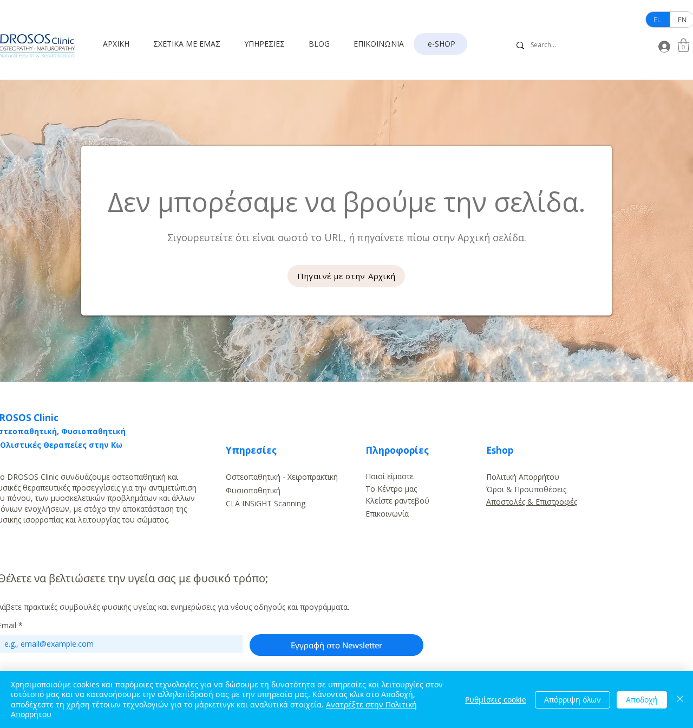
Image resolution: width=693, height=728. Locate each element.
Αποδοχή (642, 699)
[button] (190, 43)
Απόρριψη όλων (572, 699)
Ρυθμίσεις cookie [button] (495, 699)
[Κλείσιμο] (680, 699)
